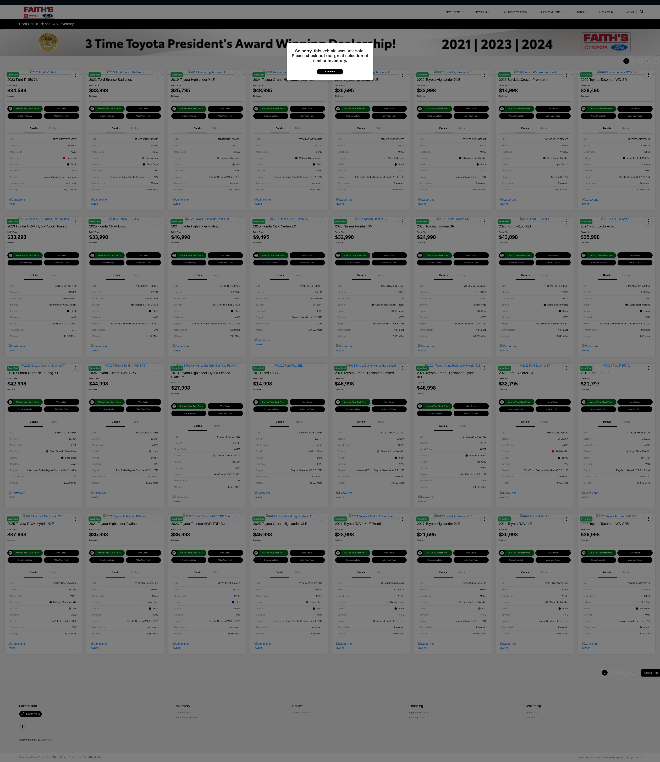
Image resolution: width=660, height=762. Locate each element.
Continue (330, 71)
